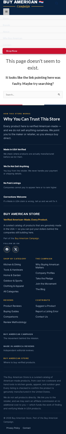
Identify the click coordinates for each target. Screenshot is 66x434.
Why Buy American (12, 38)
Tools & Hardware (13, 269)
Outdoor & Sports (13, 280)
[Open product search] (57, 3)
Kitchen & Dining (12, 264)
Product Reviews (13, 305)
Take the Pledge (44, 278)
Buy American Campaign (27, 238)
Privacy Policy (13, 428)
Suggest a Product (46, 305)
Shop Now (11, 50)
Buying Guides (11, 311)
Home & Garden (12, 275)
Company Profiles (45, 273)
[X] (15, 249)
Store (6, 18)
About (6, 32)
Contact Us (42, 316)
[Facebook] (7, 249)
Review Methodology (15, 322)
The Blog (40, 289)
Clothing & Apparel (14, 286)
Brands (6, 25)
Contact (7, 45)
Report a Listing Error (47, 311)
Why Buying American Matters (47, 266)
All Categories (11, 291)
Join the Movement (46, 283)
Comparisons (11, 316)
